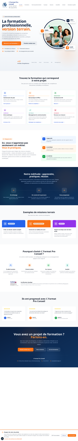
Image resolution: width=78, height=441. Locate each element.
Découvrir (56, 103)
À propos (45, 4)
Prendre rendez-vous (29, 43)
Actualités (58, 4)
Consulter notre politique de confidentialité (13, 438)
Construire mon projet (58, 122)
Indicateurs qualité (72, 4)
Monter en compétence (33, 103)
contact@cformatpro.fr (56, 360)
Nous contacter (40, 349)
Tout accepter (72, 435)
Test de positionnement (36, 4)
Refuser (64, 435)
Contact (63, 4)
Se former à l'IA (6, 122)
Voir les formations (53, 349)
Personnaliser (56, 435)
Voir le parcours (6, 103)
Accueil (20, 4)
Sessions (51, 4)
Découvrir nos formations (11, 43)
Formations (27, 4)
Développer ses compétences (35, 122)
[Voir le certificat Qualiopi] (14, 283)
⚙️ (2, 438)
